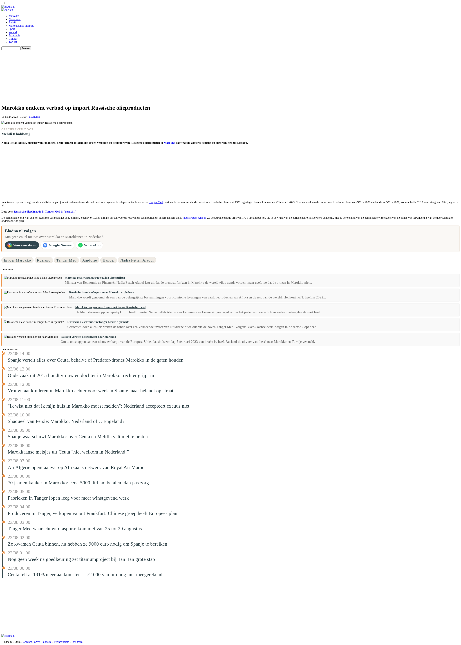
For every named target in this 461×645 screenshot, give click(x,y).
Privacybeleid (61, 641)
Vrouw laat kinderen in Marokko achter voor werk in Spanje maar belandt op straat (90, 390)
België (12, 22)
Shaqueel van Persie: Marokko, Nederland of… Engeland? (66, 421)
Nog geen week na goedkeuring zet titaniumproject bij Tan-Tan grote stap (81, 559)
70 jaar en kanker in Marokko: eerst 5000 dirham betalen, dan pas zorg (78, 482)
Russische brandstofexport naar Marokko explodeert (101, 292)
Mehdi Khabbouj (15, 134)
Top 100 (13, 41)
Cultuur (13, 38)
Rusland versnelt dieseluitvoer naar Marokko (88, 336)
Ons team (77, 641)
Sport (12, 28)
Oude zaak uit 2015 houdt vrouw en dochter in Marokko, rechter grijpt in (81, 375)
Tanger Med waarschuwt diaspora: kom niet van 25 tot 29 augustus (75, 528)
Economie (14, 35)
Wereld (13, 32)
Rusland (44, 260)
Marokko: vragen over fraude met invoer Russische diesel (110, 307)
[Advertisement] (109, 75)
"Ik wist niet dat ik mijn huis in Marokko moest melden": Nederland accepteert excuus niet (98, 406)
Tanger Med (156, 202)
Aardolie (89, 260)
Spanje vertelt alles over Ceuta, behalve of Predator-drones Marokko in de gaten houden (95, 360)
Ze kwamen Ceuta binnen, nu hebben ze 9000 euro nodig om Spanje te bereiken (87, 544)
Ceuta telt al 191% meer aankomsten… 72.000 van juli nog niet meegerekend (85, 574)
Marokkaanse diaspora (21, 25)
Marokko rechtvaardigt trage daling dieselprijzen (95, 277)
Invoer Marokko (17, 260)
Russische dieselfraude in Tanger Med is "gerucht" (45, 211)
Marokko (14, 15)
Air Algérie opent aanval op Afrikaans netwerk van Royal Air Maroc (76, 467)
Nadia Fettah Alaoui (194, 217)
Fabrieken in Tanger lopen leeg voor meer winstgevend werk (68, 498)
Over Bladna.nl (43, 641)
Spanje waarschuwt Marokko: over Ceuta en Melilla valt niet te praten (78, 436)
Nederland (15, 19)
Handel (109, 260)
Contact (27, 641)
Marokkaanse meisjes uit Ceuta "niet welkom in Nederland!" (68, 452)
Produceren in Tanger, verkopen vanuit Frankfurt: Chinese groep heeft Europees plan (92, 513)
